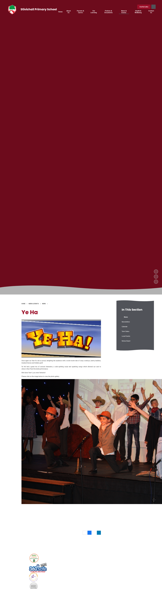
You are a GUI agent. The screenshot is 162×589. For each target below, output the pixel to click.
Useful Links (144, 7)
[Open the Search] (153, 7)
